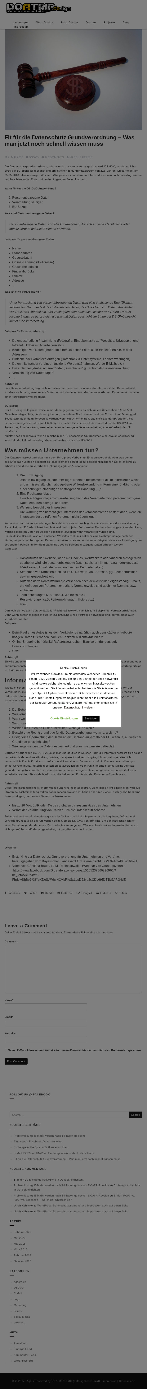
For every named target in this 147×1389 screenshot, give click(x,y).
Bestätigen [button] (91, 718)
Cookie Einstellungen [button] (64, 718)
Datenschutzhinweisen (79, 707)
